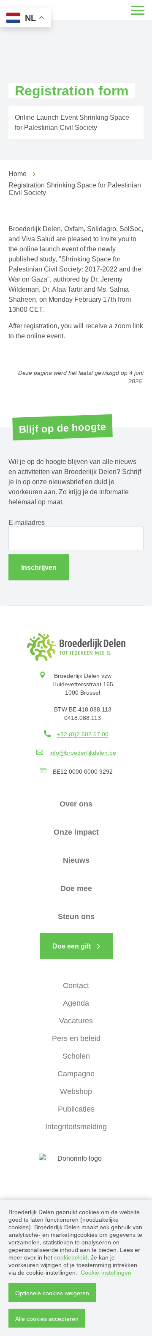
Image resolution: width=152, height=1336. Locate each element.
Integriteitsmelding (76, 1127)
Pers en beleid (76, 1038)
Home (17, 173)
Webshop (76, 1091)
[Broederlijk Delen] (76, 647)
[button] (138, 10)
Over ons (76, 804)
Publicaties (76, 1109)
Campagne (76, 1074)
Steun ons (76, 916)
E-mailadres (26, 522)
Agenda (76, 1003)
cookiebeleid (70, 1257)
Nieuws (76, 860)
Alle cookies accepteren (47, 1318)
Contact (76, 985)
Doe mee (76, 888)
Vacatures (76, 1021)
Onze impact (76, 832)
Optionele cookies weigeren (52, 1293)
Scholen (76, 1056)
